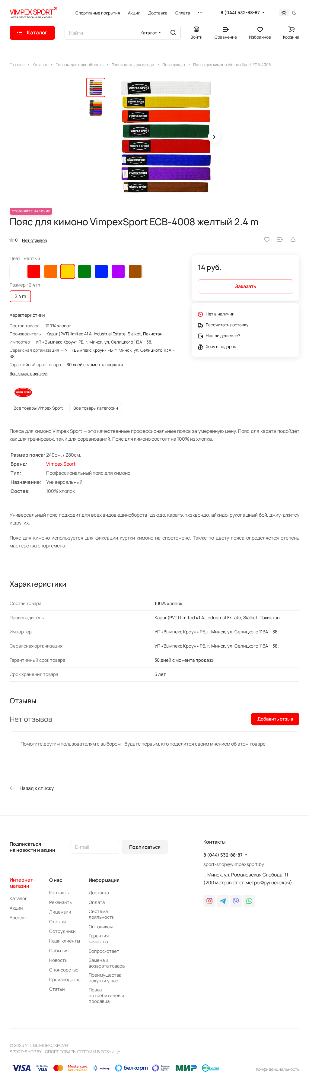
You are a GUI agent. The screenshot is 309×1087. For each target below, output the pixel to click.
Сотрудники (62, 931)
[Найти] (173, 33)
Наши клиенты (64, 941)
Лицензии (60, 912)
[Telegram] (223, 901)
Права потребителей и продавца (106, 995)
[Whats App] (249, 901)
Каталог (18, 898)
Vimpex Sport (60, 464)
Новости (58, 960)
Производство (65, 979)
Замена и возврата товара (107, 963)
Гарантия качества (99, 939)
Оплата (97, 902)
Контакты (59, 892)
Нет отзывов (34, 240)
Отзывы (57, 921)
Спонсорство (63, 970)
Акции (16, 908)
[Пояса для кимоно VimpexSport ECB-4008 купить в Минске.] (166, 137)
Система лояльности (102, 914)
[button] (214, 137)
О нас (55, 880)
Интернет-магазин (22, 882)
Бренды (18, 917)
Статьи (57, 989)
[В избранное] (266, 239)
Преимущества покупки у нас (105, 978)
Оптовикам (101, 927)
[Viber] (236, 901)
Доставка (99, 892)
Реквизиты (60, 902)
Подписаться (145, 847)
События (58, 950)
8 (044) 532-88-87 (240, 12)
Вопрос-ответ (104, 951)
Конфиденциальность (277, 1069)
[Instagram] (209, 901)
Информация (104, 880)
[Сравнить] (280, 239)
